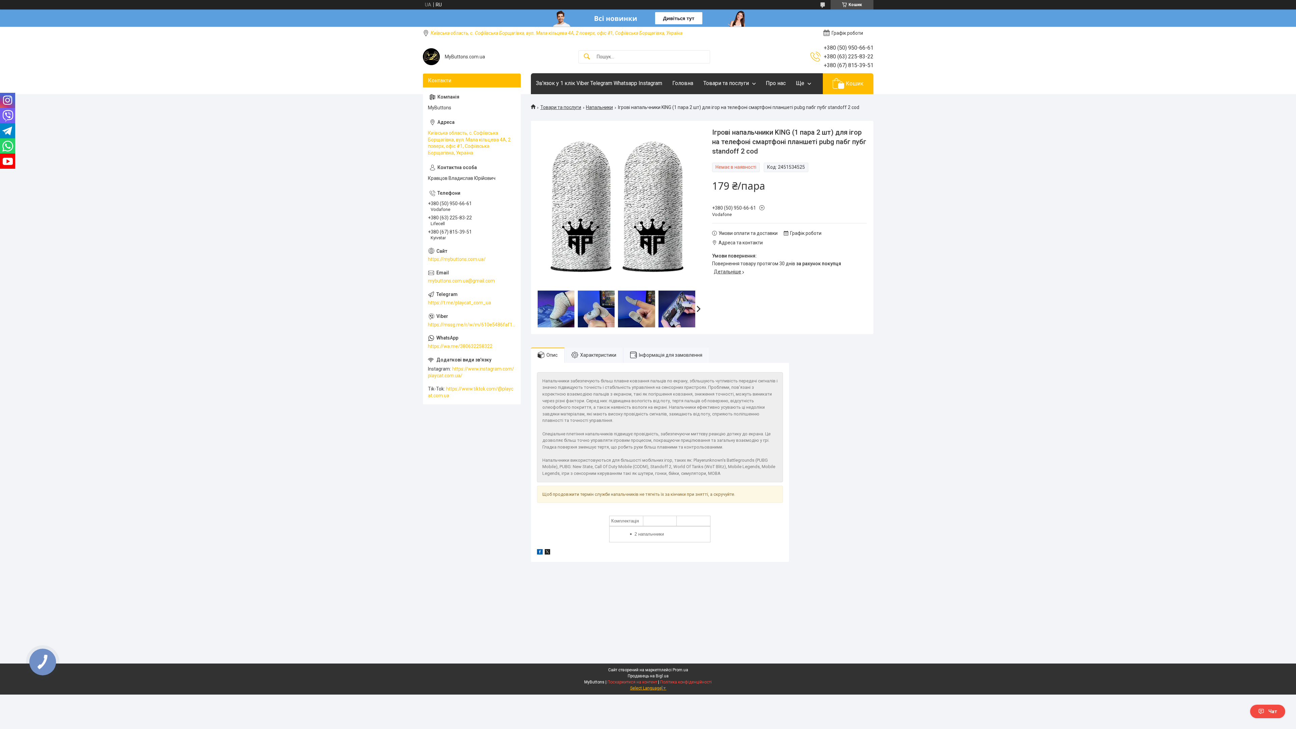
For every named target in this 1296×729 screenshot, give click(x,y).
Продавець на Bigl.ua (648, 676)
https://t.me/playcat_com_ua (459, 302)
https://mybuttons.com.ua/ (457, 259)
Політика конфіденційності (686, 682)
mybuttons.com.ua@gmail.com (461, 281)
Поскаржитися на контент (632, 682)
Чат (1272, 711)
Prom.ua (680, 670)
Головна (682, 83)
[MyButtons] (431, 56)
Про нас (776, 83)
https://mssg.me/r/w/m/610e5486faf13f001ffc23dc (472, 324)
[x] (547, 553)
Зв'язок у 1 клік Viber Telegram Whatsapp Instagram (599, 83)
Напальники (599, 107)
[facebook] (540, 553)
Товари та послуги (726, 83)
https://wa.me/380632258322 (460, 346)
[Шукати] (587, 57)
